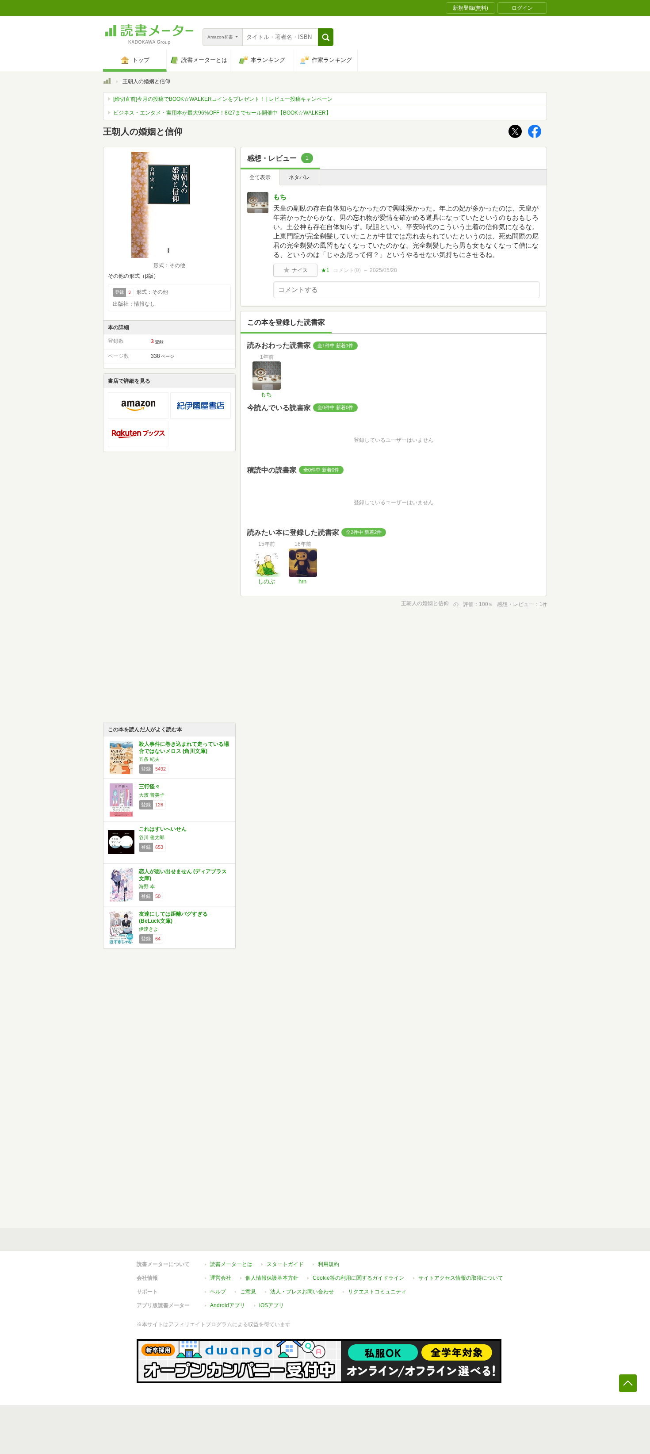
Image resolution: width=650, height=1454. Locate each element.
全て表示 (260, 177)
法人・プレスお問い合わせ (302, 1291)
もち (280, 196)
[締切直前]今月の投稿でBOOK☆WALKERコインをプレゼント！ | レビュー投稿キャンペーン (223, 99)
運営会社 (220, 1278)
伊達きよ (148, 929)
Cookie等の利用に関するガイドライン (358, 1278)
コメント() (347, 270)
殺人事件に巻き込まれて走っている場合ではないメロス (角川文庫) (184, 747)
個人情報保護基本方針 (271, 1278)
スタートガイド (285, 1264)
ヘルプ (218, 1291)
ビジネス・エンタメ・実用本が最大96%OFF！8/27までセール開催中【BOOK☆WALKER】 (222, 113)
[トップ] (107, 82)
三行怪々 (149, 786)
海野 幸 (147, 886)
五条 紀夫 (149, 759)
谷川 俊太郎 (151, 837)
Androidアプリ (227, 1305)
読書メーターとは (231, 1264)
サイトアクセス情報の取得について (460, 1278)
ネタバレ (299, 177)
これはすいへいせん (163, 829)
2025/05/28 (383, 270)
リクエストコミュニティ (377, 1291)
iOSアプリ (271, 1305)
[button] (325, 37)
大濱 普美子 (151, 795)
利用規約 (328, 1264)
